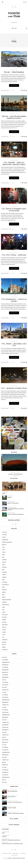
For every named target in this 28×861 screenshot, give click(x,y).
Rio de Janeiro (5, 829)
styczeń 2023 (5, 682)
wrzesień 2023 (5, 677)
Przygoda (16, 853)
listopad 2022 (5, 684)
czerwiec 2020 (5, 722)
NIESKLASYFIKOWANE (6, 599)
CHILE (3, 547)
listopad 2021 (5, 697)
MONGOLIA (4, 589)
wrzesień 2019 (5, 729)
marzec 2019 (5, 742)
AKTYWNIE (13, 69)
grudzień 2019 (5, 724)
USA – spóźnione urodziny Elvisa (14, 388)
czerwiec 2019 (5, 734)
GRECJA (3, 564)
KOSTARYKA (4, 582)
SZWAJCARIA (5, 624)
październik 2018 (6, 752)
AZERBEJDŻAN (5, 539)
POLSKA (3, 612)
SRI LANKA (4, 622)
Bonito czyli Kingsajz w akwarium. (16, 514)
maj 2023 (4, 679)
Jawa (3, 832)
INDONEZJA (4, 572)
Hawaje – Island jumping (14, 72)
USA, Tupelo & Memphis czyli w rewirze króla (14, 209)
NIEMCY (3, 597)
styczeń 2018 (5, 769)
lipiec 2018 (4, 757)
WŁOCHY (4, 644)
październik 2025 (6, 662)
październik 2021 (6, 699)
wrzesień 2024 (5, 669)
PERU (3, 609)
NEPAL (3, 594)
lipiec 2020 (4, 719)
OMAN (3, 607)
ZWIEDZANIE (15, 160)
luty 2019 (4, 744)
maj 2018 (4, 762)
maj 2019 (4, 737)
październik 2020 (6, 714)
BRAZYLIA (4, 544)
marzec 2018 (5, 764)
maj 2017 (4, 779)
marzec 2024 (5, 672)
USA (16, 69)
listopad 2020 (5, 712)
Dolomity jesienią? (12, 807)
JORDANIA (4, 577)
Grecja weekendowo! (12, 791)
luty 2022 (4, 692)
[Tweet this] (23, 90)
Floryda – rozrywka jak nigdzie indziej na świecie (14, 117)
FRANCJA (4, 562)
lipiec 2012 (4, 782)
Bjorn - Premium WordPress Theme (17, 858)
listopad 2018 (5, 749)
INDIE (3, 569)
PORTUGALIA (5, 614)
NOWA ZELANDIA (5, 604)
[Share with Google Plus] (24, 90)
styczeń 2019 (5, 747)
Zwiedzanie (14, 855)
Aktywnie (23, 853)
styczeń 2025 (5, 667)
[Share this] (21, 90)
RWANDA (4, 619)
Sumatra (4, 836)
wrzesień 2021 (5, 702)
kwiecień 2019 (5, 739)
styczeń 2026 (5, 659)
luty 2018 (4, 767)
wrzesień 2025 (5, 664)
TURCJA (3, 634)
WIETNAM (4, 642)
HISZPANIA (4, 567)
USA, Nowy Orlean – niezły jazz (14, 255)
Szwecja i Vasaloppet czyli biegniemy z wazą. (12, 843)
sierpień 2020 (5, 717)
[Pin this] (26, 90)
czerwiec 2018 (5, 759)
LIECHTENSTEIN (5, 584)
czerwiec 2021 (5, 704)
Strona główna (7, 853)
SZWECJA (4, 627)
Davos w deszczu (11, 796)
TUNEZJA (4, 632)
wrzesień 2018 (5, 754)
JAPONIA (4, 574)
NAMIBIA (4, 592)
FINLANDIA (4, 559)
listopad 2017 (5, 774)
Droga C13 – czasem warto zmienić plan (11, 840)
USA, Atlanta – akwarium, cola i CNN (14, 344)
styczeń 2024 (5, 674)
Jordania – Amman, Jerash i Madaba (16, 813)
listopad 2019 (5, 727)
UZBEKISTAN (4, 639)
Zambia (3, 493)
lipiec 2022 (4, 687)
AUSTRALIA (11, 472)
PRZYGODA (12, 114)
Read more (14, 85)
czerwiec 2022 (5, 689)
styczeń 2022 (5, 694)
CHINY (3, 549)
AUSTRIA (4, 537)
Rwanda (9, 497)
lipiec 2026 (4, 657)
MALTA (3, 587)
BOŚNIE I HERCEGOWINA (7, 542)
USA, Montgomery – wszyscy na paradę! (14, 300)
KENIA (3, 579)
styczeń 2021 (5, 709)
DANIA (3, 554)
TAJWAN (4, 629)
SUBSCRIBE (14, 22)
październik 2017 (6, 777)
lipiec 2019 (4, 732)
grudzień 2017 (5, 772)
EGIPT (3, 557)
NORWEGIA (4, 602)
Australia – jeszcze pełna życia (14, 474)
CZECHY (4, 552)
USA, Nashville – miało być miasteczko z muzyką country (14, 163)
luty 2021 (4, 707)
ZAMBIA (3, 647)
